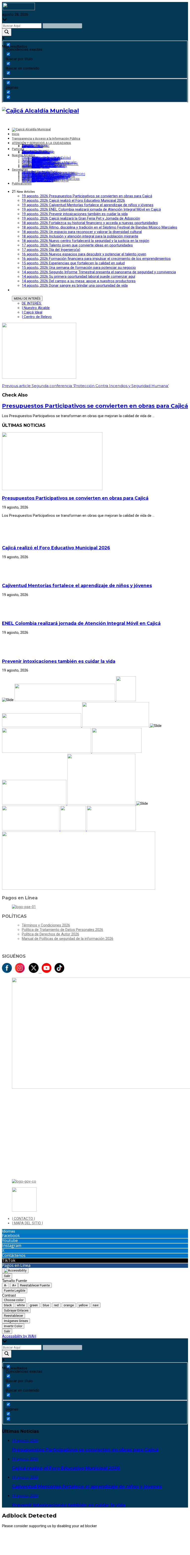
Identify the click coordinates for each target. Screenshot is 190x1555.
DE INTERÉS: (32, 303)
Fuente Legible (14, 1290)
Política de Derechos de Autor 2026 (50, 934)
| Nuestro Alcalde (36, 308)
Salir (7, 1276)
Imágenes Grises (16, 1321)
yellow (83, 1305)
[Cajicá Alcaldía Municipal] (40, 110)
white (21, 1305)
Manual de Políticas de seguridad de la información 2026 (67, 938)
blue (46, 1305)
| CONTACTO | (23, 1218)
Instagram (11, 1245)
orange (69, 1305)
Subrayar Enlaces (16, 1310)
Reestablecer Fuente (35, 1285)
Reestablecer (13, 1315)
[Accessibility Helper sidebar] (15, 1270)
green (34, 1305)
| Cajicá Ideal (32, 312)
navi (95, 1305)
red (56, 1305)
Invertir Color (13, 1326)
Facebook (11, 1235)
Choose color (14, 1300)
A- (5, 1285)
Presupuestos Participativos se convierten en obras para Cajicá (95, 405)
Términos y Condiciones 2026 (46, 925)
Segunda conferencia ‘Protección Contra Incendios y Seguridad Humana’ (85, 385)
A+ (14, 1285)
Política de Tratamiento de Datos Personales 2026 (62, 929)
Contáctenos (13, 1255)
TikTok (8, 1260)
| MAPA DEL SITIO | (27, 1223)
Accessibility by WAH (19, 1336)
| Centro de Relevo (37, 317)
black (8, 1305)
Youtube (10, 1240)
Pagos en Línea (16, 1265)
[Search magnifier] (6, 32)
